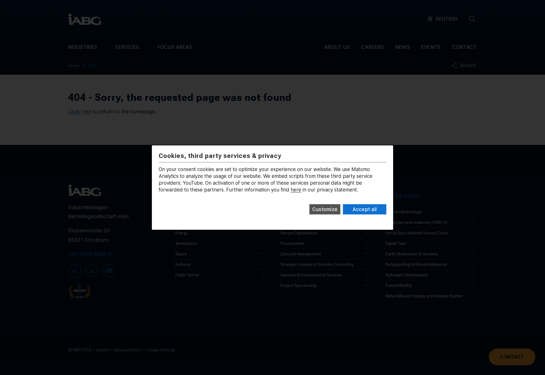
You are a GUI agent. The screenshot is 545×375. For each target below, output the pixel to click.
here (296, 190)
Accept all (365, 209)
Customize (325, 209)
